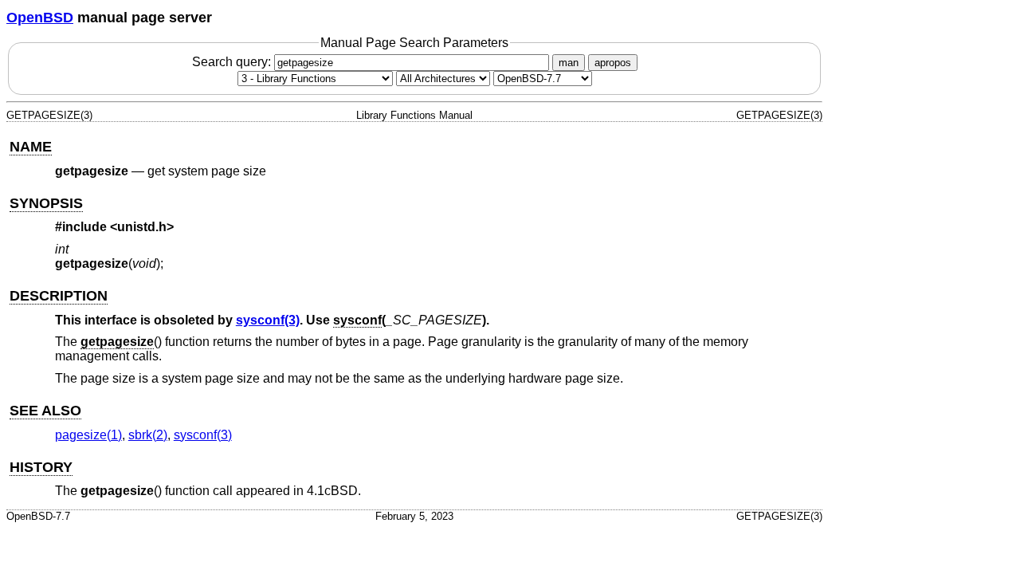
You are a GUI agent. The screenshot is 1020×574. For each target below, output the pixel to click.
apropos (612, 63)
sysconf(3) (268, 320)
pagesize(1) (88, 435)
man (569, 63)
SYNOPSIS (46, 203)
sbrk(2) (147, 435)
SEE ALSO (45, 411)
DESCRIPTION (59, 296)
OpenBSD (39, 18)
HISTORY (41, 467)
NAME (31, 147)
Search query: (233, 62)
